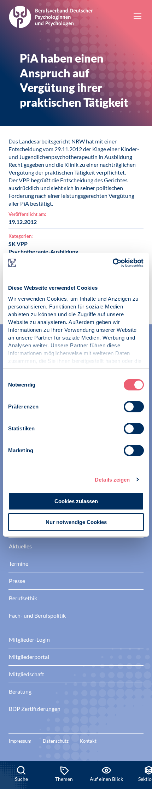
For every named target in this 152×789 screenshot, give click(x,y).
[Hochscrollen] (139, 737)
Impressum (20, 741)
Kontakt (88, 741)
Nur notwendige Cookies (76, 522)
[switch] (134, 406)
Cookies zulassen (76, 501)
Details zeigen (112, 480)
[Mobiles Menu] (137, 17)
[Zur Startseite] (50, 16)
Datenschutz (56, 741)
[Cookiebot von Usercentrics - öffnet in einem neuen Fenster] (113, 263)
